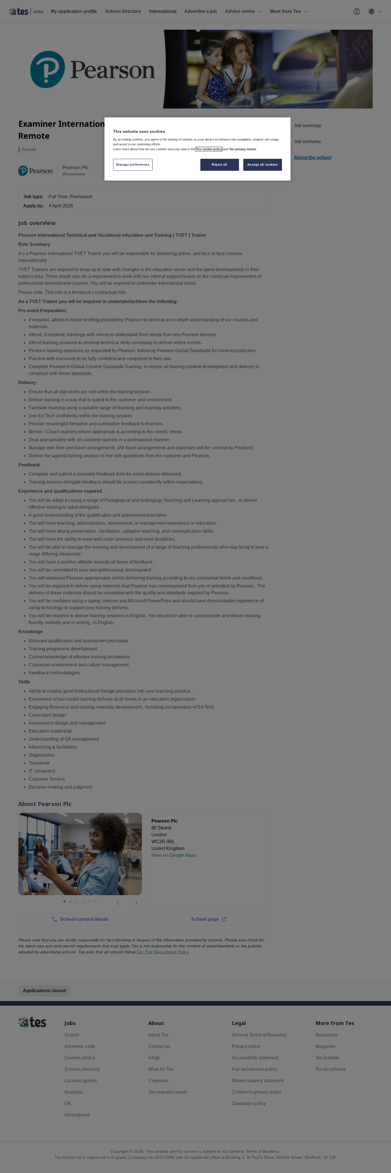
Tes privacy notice (242, 149)
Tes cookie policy (209, 149)
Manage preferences (132, 164)
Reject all (219, 164)
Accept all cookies (262, 164)
